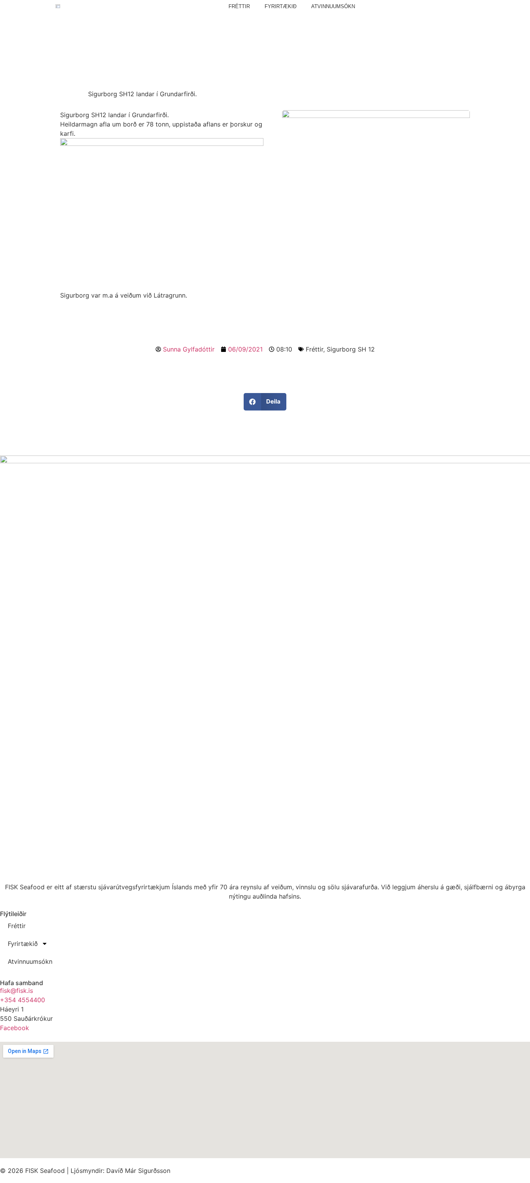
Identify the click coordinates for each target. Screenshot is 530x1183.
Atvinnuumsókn (333, 6)
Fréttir (239, 6)
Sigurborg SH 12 (351, 349)
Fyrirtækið (280, 6)
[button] (265, 401)
